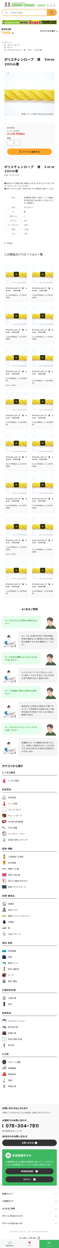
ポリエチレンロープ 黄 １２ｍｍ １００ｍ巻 (16, 289)
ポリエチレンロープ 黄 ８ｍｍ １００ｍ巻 (42, 331)
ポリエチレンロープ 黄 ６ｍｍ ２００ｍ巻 (16, 541)
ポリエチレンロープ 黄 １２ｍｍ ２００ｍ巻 (16, 458)
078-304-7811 (22, 1126)
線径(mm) (13, 216)
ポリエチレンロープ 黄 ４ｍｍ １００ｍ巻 (16, 416)
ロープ (9, 47)
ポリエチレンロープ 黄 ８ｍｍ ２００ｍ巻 (42, 499)
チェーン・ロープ (13, 45)
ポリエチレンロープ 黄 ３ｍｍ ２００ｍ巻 (42, 585)
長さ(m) (13, 220)
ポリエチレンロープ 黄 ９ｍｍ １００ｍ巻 (16, 331)
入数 (13, 234)
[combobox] (24, 12)
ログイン (27, 1179)
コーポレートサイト (27, 1238)
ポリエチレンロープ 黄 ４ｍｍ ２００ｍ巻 (16, 585)
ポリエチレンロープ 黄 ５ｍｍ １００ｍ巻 (42, 372)
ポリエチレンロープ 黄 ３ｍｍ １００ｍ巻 (42, 416)
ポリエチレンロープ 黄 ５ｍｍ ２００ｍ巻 (42, 541)
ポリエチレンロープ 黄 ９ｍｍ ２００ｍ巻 (16, 499)
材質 (13, 207)
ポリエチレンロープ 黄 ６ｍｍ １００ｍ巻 (16, 372)
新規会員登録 (27, 1171)
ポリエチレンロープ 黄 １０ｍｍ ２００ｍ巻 (42, 458)
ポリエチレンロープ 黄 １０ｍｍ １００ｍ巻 (42, 289)
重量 (13, 229)
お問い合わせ (28, 1142)
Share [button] (10, 243)
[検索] (52, 12)
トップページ (7, 42)
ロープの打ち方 (13, 225)
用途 (13, 197)
